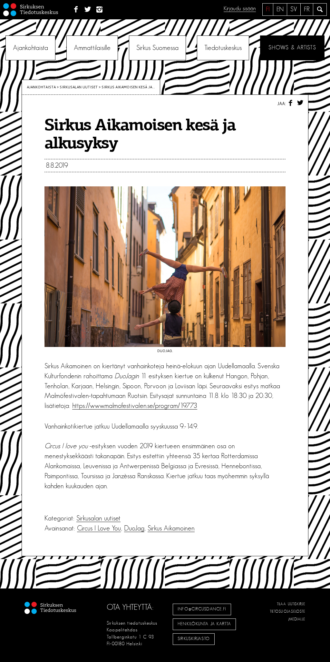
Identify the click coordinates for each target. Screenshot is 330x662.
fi (268, 9)
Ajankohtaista (30, 47)
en (280, 9)
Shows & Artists (292, 48)
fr (307, 9)
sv (293, 9)
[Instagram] (100, 9)
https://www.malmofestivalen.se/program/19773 (134, 405)
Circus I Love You (99, 528)
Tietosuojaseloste (288, 611)
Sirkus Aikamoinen (171, 528)
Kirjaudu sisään (240, 9)
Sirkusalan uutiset (79, 87)
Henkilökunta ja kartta (204, 624)
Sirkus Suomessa (157, 47)
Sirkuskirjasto (194, 639)
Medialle (297, 619)
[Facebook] (76, 9)
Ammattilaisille (92, 47)
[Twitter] (88, 9)
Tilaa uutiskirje (291, 604)
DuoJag (134, 528)
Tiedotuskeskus (223, 47)
